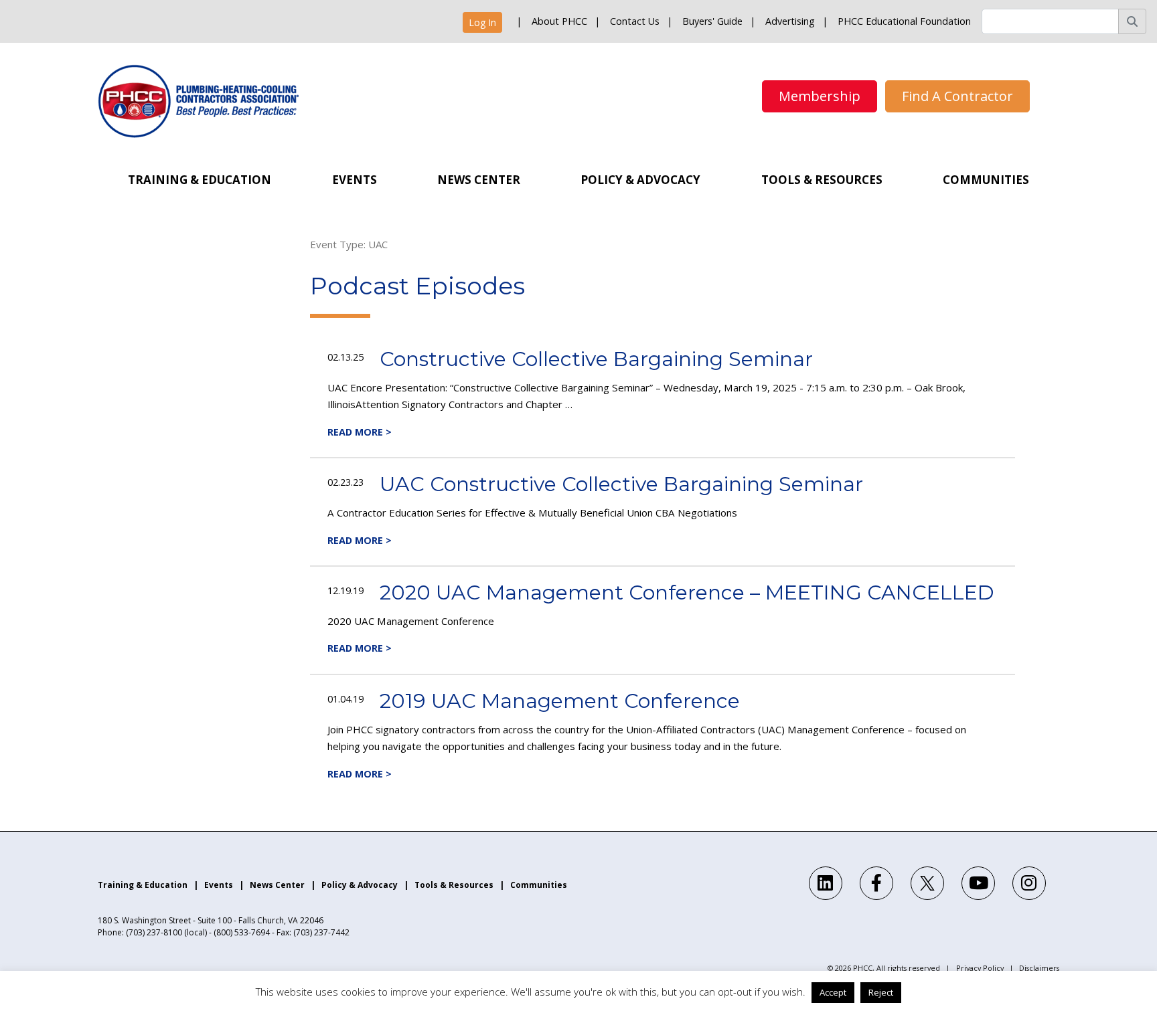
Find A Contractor (957, 96)
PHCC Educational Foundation (904, 21)
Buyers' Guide (712, 21)
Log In (482, 22)
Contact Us (635, 21)
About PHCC (559, 21)
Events (354, 179)
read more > (359, 432)
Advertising (790, 21)
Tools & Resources (821, 179)
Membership (819, 96)
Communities (986, 179)
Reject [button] (880, 992)
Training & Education (199, 179)
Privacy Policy (980, 968)
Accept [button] (833, 992)
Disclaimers (1039, 968)
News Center (478, 179)
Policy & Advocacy (640, 179)
